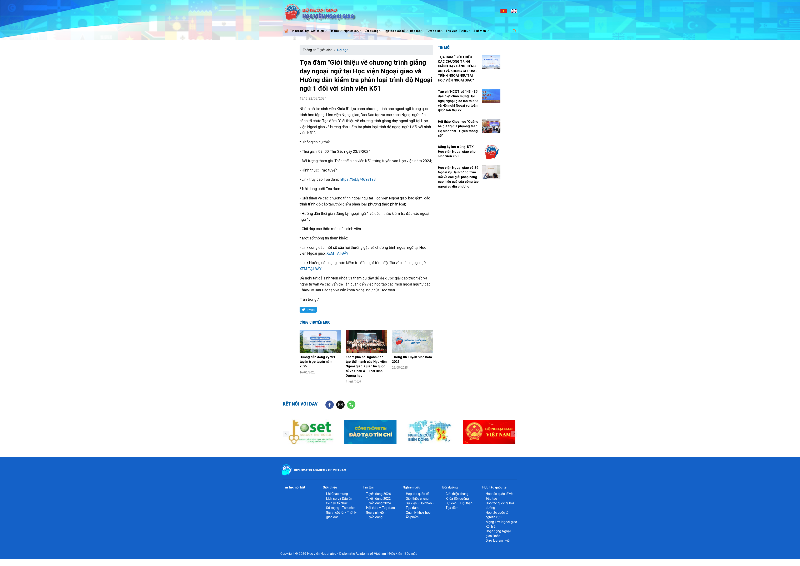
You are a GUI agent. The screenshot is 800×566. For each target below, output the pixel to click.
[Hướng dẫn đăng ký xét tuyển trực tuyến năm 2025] (320, 341)
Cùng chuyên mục (315, 322)
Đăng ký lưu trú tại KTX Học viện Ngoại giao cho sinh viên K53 (457, 151)
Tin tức (334, 31)
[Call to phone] (351, 404)
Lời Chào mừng (337, 494)
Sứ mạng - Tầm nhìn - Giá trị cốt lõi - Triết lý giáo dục (341, 512)
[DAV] (319, 11)
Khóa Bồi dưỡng (457, 499)
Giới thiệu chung (417, 499)
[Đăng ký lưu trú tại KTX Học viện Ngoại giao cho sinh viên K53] (491, 152)
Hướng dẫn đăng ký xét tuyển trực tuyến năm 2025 (317, 361)
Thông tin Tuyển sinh (317, 50)
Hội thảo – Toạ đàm (380, 508)
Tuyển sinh (433, 31)
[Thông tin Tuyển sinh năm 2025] (412, 341)
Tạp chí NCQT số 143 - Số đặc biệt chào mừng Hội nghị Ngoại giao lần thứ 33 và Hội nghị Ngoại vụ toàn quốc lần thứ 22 (458, 101)
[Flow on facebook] (329, 404)
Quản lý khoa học (418, 513)
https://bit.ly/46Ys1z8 (358, 179)
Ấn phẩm (412, 517)
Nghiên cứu (351, 31)
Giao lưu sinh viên (498, 540)
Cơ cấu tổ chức (337, 503)
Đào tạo (415, 31)
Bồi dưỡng (372, 31)
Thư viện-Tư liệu (457, 31)
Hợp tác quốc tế (394, 31)
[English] (514, 11)
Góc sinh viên (375, 513)
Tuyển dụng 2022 (378, 499)
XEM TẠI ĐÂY (337, 253)
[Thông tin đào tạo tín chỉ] (328, 432)
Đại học (342, 50)
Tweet (311, 309)
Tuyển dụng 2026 (378, 494)
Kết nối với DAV (300, 404)
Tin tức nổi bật (299, 31)
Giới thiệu (317, 31)
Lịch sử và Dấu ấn (339, 499)
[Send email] (340, 404)
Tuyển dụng (374, 517)
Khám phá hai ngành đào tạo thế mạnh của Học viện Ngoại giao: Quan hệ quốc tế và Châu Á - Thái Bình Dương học (366, 366)
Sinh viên (480, 31)
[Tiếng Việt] (503, 11)
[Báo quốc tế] (507, 432)
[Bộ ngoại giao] (388, 432)
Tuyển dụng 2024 (378, 503)
